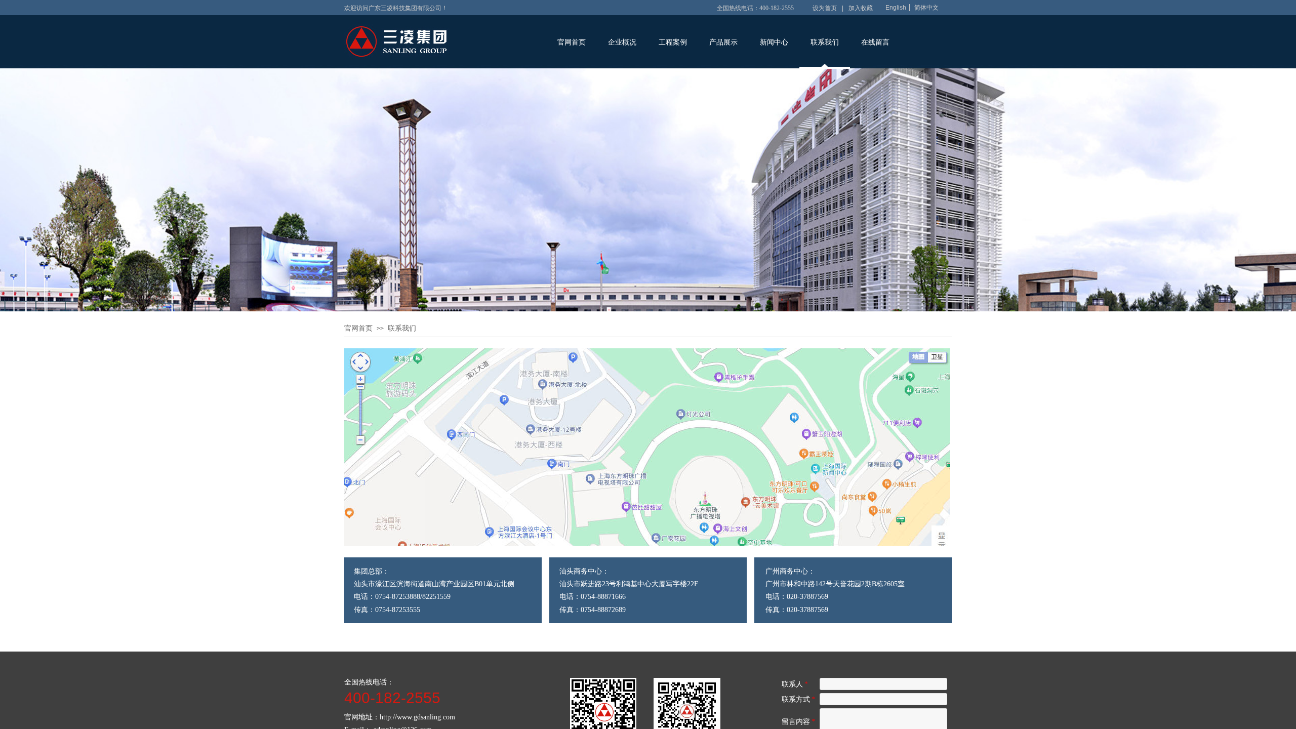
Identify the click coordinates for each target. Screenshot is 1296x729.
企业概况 (622, 42)
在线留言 (875, 42)
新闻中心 (774, 42)
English (895, 7)
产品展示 (723, 42)
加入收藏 (860, 8)
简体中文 (926, 7)
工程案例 (673, 42)
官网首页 (571, 42)
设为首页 (825, 8)
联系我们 (825, 42)
